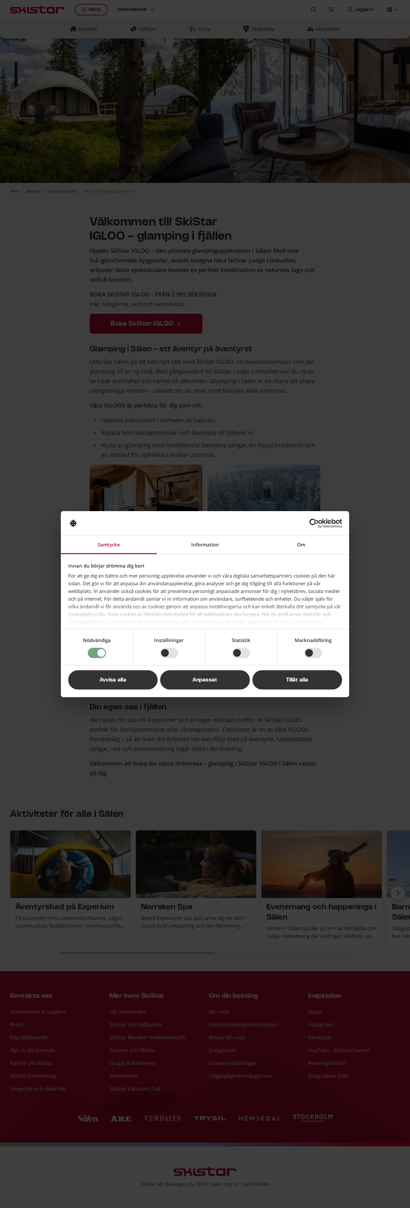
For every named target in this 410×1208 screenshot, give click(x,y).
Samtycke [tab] (109, 544)
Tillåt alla (297, 679)
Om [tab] (301, 544)
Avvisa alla (113, 679)
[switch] (169, 653)
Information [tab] (205, 544)
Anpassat (205, 679)
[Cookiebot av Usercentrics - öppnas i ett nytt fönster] (314, 523)
